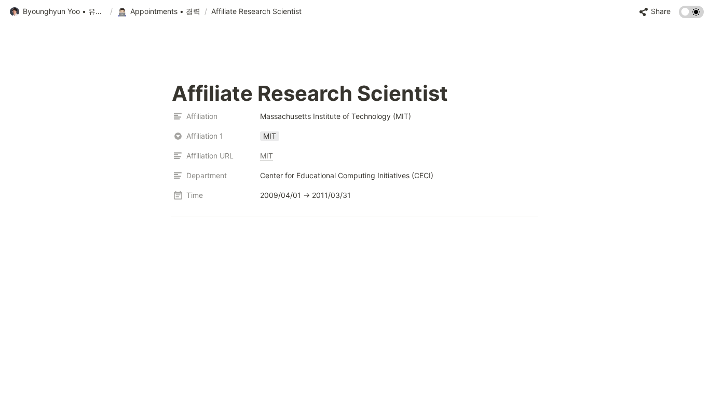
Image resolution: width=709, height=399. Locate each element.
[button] (57, 12)
